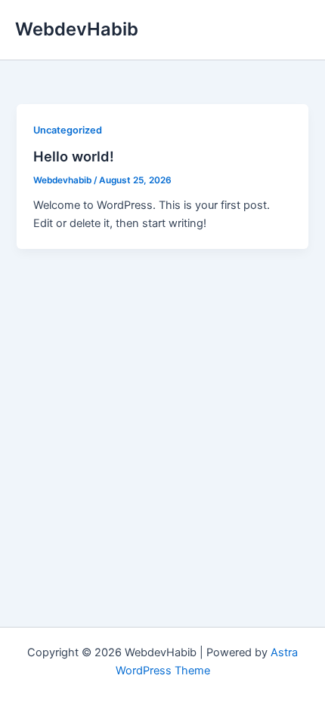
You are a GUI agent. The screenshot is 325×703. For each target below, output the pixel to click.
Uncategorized (67, 130)
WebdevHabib (76, 29)
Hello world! (73, 156)
